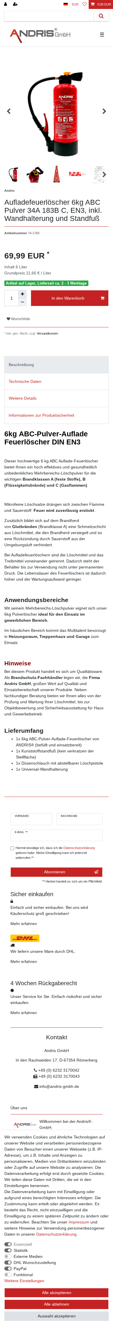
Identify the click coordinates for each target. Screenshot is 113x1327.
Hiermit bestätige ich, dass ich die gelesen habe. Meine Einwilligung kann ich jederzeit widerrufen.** (55, 852)
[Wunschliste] (85, 4)
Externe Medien (28, 1256)
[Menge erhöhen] (22, 294)
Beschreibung (21, 364)
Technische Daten (25, 381)
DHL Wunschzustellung (35, 1262)
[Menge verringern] (22, 302)
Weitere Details (23, 398)
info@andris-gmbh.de (59, 1086)
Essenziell (23, 1244)
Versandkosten (47, 333)
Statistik (21, 1250)
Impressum (79, 1222)
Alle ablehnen (56, 1304)
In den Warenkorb (68, 298)
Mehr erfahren (23, 923)
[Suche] (101, 16)
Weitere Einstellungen (24, 1280)
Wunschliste (20, 319)
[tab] (56, 364)
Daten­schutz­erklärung (56, 1234)
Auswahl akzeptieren (57, 1316)
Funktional (23, 1274)
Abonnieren (54, 872)
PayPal (20, 1268)
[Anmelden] (6, 4)
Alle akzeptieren (56, 1292)
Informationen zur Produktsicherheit (41, 415)
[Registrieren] (16, 4)
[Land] (65, 4)
